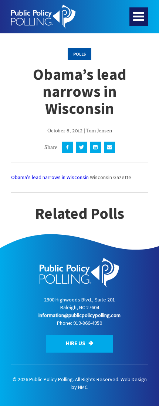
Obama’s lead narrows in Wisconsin (50, 177)
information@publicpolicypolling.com (79, 315)
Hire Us (76, 343)
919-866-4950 (87, 323)
